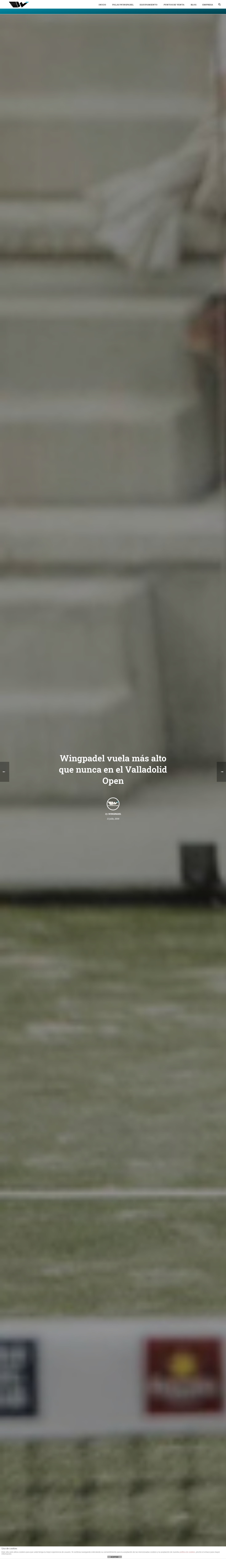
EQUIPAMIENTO (148, 4)
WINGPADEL (114, 813)
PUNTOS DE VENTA (174, 4)
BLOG (193, 4)
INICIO (102, 4)
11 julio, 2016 (113, 818)
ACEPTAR (114, 1557)
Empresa (207, 4)
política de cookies (187, 1552)
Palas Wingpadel (123, 4)
